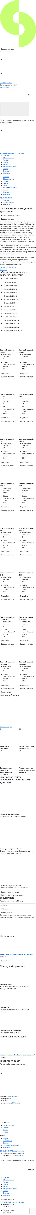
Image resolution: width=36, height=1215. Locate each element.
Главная (6, 156)
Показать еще (6, 692)
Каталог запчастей (10, 167)
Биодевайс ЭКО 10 (10, 317)
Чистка (5, 164)
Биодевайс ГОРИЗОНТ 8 (12, 327)
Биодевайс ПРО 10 (11, 299)
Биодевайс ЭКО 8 (10, 313)
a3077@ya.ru (4, 87)
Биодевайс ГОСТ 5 (10, 282)
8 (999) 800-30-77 (6, 154)
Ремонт (5, 160)
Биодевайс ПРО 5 (10, 293)
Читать (3, 1058)
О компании (7, 171)
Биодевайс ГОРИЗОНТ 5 (12, 324)
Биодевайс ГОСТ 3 (10, 279)
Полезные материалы (11, 1145)
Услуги (5, 169)
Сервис (5, 162)
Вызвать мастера (7, 49)
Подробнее (5, 373)
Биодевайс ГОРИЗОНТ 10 (13, 331)
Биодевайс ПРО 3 (10, 289)
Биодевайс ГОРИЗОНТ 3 (12, 320)
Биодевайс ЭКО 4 (10, 306)
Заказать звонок (6, 83)
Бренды (5, 1143)
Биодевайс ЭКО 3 (10, 303)
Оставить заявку (7, 912)
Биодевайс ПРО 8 (10, 296)
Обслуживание (8, 158)
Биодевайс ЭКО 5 (10, 310)
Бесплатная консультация (10, 216)
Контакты (6, 173)
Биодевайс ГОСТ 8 (10, 286)
